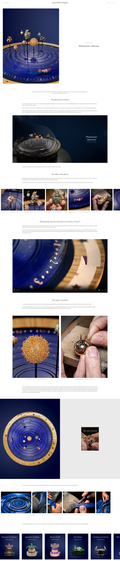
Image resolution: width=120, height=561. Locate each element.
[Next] (114, 547)
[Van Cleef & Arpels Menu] (3, 3)
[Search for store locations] (112, 2)
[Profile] (116, 2)
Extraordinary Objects (89, 42)
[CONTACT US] (114, 2)
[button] (116, 200)
